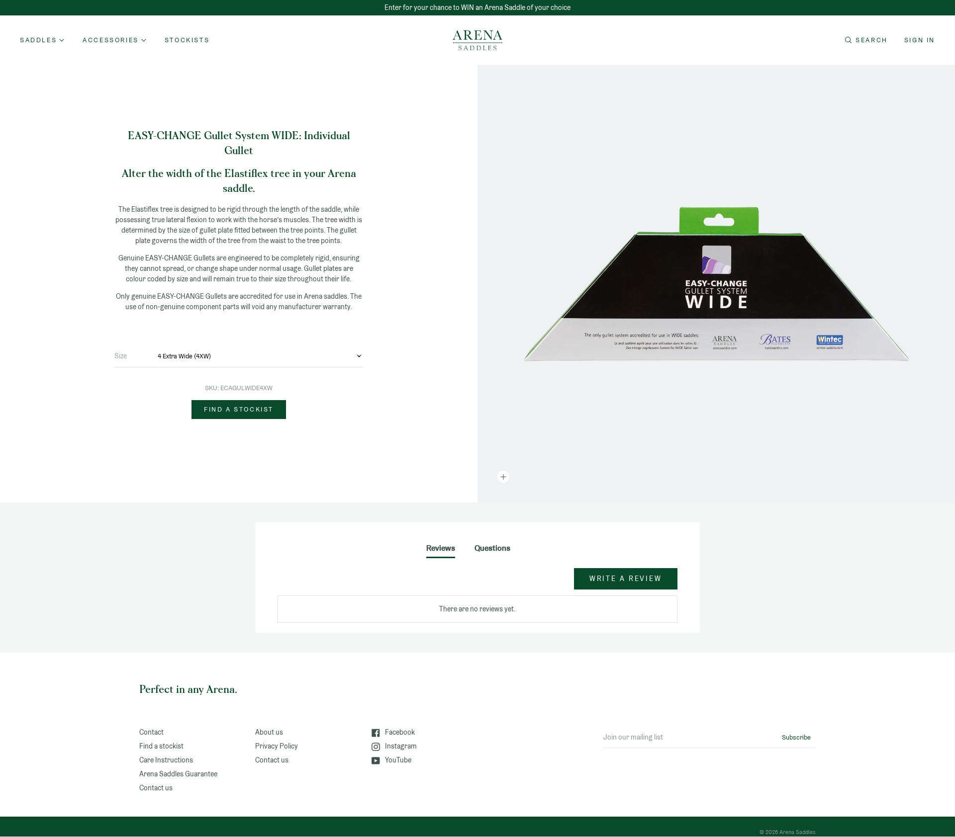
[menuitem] (187, 40)
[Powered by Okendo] (322, 583)
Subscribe (796, 737)
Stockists (187, 40)
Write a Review (625, 578)
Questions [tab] (492, 548)
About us (269, 732)
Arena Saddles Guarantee (178, 773)
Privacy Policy (276, 746)
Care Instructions (166, 759)
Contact (151, 732)
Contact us (156, 787)
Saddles (38, 40)
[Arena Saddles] (477, 40)
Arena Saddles (797, 832)
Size (120, 355)
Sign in (919, 40)
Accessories (111, 40)
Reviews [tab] (440, 548)
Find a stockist (239, 409)
